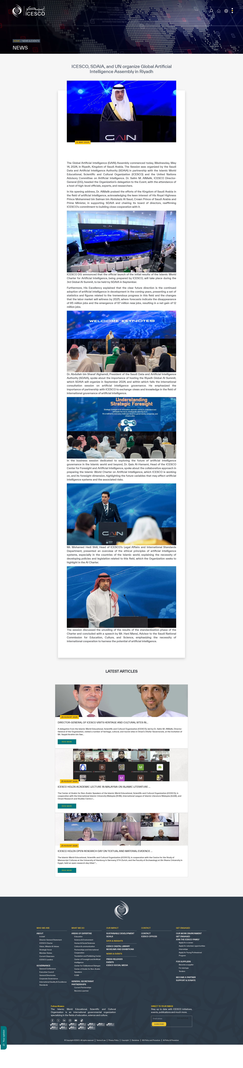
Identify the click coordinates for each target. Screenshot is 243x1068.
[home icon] (219, 10)
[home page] (29, 10)
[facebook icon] (52, 1020)
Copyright (189, 59)
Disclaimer (199, 59)
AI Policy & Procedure (234, 59)
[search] (211, 11)
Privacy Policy (178, 59)
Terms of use (165, 59)
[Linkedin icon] (64, 1020)
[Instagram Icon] (70, 1020)
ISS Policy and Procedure (214, 59)
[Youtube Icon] (75, 1020)
